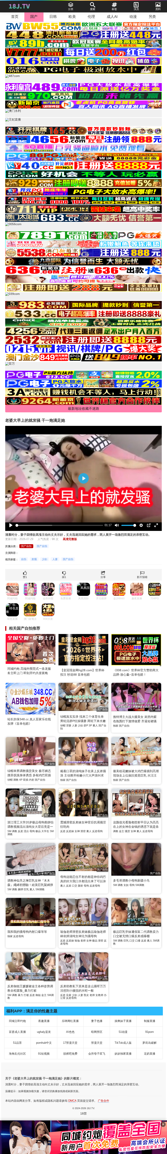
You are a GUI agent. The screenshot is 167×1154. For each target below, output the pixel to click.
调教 (15, 779)
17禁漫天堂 (70, 1042)
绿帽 (62, 725)
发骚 (34, 559)
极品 (38, 831)
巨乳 (26, 889)
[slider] (59, 525)
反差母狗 (97, 831)
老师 (83, 940)
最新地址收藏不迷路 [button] (83, 408)
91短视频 (44, 1053)
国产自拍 (26, 546)
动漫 (133, 17)
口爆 (137, 940)
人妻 (55, 559)
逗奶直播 (149, 1053)
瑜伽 (77, 940)
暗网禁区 (96, 1031)
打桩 (26, 995)
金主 (121, 831)
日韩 (53, 17)
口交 (74, 885)
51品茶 (17, 1042)
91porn (149, 1031)
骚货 (127, 831)
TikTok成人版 (123, 1042)
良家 (68, 995)
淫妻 (68, 725)
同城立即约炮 (17, 1021)
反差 (20, 831)
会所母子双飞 (96, 1053)
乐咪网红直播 (70, 1021)
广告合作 (103, 1100)
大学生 (45, 831)
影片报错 (142, 577)
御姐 (38, 995)
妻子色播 (96, 1021)
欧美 (72, 17)
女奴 (126, 885)
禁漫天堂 (96, 1042)
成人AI (112, 17)
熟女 (86, 995)
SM (9, 831)
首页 (14, 17)
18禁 (83, 1113)
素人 (95, 725)
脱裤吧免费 (70, 1053)
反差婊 (70, 831)
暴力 (20, 995)
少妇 (44, 559)
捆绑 (20, 889)
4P (20, 779)
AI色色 (70, 1031)
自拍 (23, 559)
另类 (152, 17)
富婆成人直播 (17, 1031)
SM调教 (40, 889)
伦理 (91, 17)
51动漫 (123, 1031)
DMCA (72, 1100)
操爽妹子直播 (123, 1021)
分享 (103, 577)
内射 (31, 779)
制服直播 (149, 1021)
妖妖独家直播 (123, 1053)
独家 (115, 725)
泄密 (83, 831)
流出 (26, 831)
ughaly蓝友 (44, 1031)
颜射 (80, 885)
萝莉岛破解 (149, 1042)
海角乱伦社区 (17, 1053)
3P (90, 725)
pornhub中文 (44, 1042)
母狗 (32, 831)
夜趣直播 (44, 1021)
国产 (34, 17)
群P (86, 725)
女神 (77, 831)
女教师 (99, 995)
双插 (25, 779)
